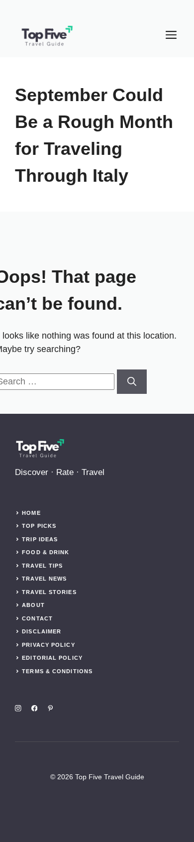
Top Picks (39, 526)
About (33, 605)
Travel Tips (42, 566)
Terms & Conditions (57, 671)
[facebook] (34, 708)
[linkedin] (50, 708)
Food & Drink (45, 552)
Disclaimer (41, 631)
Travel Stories (49, 592)
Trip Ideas (40, 539)
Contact (37, 618)
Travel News (44, 579)
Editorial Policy (52, 658)
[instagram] (18, 708)
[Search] (132, 381)
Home (31, 513)
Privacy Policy (48, 645)
